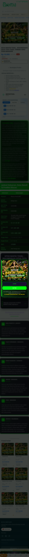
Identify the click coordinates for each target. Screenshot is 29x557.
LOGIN (14, 283)
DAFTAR (14, 288)
